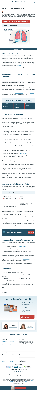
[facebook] (14, 371)
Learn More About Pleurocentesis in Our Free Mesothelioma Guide (15, 21)
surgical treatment (18, 262)
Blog (3, 346)
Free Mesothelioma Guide (20, 388)
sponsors (25, 381)
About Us (11, 344)
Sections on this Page (18, 49)
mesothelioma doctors (19, 93)
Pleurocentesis (12, 5)
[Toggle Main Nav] (2, 2)
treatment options (26, 259)
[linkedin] (18, 371)
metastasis (30, 201)
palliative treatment (22, 246)
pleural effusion (18, 65)
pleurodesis (32, 93)
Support (11, 342)
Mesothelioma (4, 341)
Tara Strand (16, 11)
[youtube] (22, 371)
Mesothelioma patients (28, 84)
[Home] (18, 335)
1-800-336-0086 (21, 356)
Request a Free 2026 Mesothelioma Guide (25, 317)
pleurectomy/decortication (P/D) (7, 262)
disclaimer (32, 380)
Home (2, 5)
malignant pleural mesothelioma (17, 81)
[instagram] (16, 371)
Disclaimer (12, 359)
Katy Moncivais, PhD (8, 11)
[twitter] (20, 371)
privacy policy (12, 381)
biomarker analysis (23, 153)
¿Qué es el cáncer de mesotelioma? (24, 350)
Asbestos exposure (5, 81)
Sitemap (11, 361)
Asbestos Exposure (5, 342)
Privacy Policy (4, 361)
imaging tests (16, 155)
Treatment (5, 5)
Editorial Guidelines (5, 359)
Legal (3, 344)
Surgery (9, 5)
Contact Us (12, 346)
